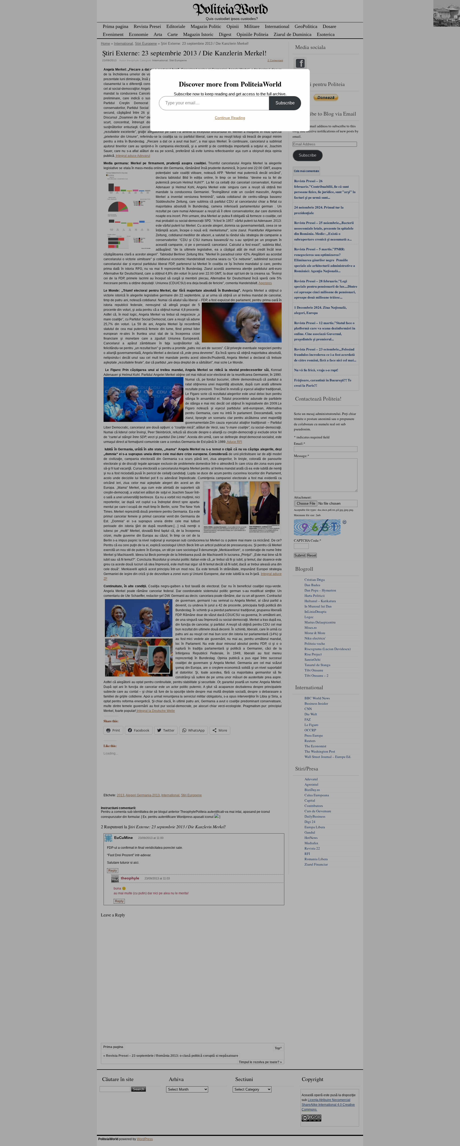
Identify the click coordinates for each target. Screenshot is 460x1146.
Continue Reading (230, 118)
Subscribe (285, 103)
